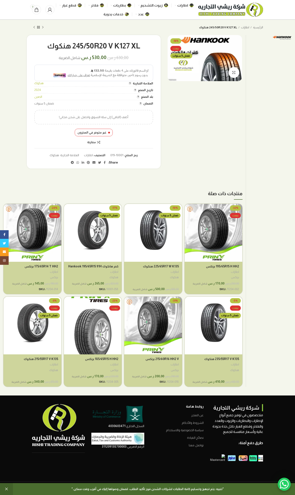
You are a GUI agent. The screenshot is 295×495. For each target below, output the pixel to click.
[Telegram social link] (72, 162)
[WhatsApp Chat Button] (284, 484)
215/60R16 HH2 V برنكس (162, 359)
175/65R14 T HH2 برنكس (41, 266)
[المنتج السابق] (43, 27)
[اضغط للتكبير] (233, 72)
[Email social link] (94, 162)
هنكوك (39, 83)
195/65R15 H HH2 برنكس (222, 266)
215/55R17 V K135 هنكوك (41, 359)
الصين (38, 96)
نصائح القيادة (195, 437)
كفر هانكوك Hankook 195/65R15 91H (93, 266)
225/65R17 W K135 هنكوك (161, 266)
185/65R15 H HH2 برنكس (101, 359)
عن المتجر (197, 415)
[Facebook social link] (104, 162)
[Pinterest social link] (88, 162)
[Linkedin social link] (83, 162)
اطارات (245, 27)
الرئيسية (258, 27)
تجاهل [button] (6, 489)
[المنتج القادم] (34, 27)
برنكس (235, 277)
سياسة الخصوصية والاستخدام (185, 430)
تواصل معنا (196, 445)
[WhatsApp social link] (77, 162)
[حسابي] (50, 9)
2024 (37, 90)
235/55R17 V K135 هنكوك (221, 359)
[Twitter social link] (99, 162)
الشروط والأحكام (193, 422)
